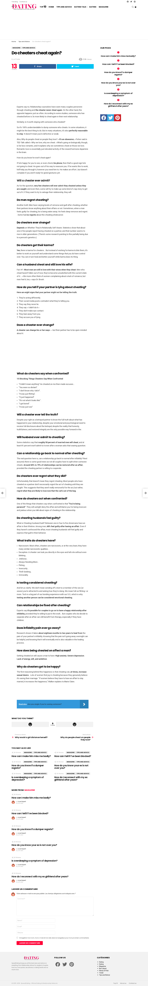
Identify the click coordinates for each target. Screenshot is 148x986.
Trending (15, 2)
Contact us (23, 2)
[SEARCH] (133, 7)
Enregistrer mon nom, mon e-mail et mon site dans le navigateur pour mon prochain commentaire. (54, 938)
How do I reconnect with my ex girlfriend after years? (70, 778)
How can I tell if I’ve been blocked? (72, 756)
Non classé (103, 968)
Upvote (30, 724)
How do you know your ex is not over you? (71, 767)
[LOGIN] (135, 7)
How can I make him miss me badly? (31, 756)
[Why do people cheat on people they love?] (145, 493)
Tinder (101, 973)
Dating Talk (80, 7)
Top (43, 7)
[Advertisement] (74, 24)
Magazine (103, 7)
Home (51, 7)
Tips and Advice (64, 7)
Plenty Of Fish (104, 970)
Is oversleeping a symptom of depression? (28, 778)
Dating (92, 7)
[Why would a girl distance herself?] (2, 493)
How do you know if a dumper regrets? (28, 767)
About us (123, 983)
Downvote (74, 724)
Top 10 (115, 983)
